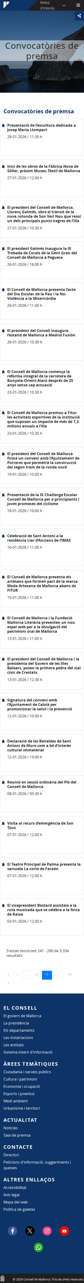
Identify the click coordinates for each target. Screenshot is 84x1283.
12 (38, 974)
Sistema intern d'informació (28, 1052)
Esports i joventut (19, 1093)
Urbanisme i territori (22, 1108)
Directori (11, 1154)
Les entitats (14, 1044)
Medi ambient (16, 1101)
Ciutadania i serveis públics (27, 1071)
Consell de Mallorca (2, 1278)
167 (72, 974)
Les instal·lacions (18, 1037)
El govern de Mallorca (22, 1015)
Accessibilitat (15, 1187)
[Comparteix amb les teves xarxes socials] (79, 15)
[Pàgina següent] (8, 983)
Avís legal (12, 1194)
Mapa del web (16, 1202)
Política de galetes (19, 1209)
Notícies (11, 1128)
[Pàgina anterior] (9, 974)
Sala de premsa (17, 1135)
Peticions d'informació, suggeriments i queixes (37, 1165)
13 (48, 974)
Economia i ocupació (22, 1086)
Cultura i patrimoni (20, 1079)
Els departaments (19, 1030)
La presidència (16, 1023)
